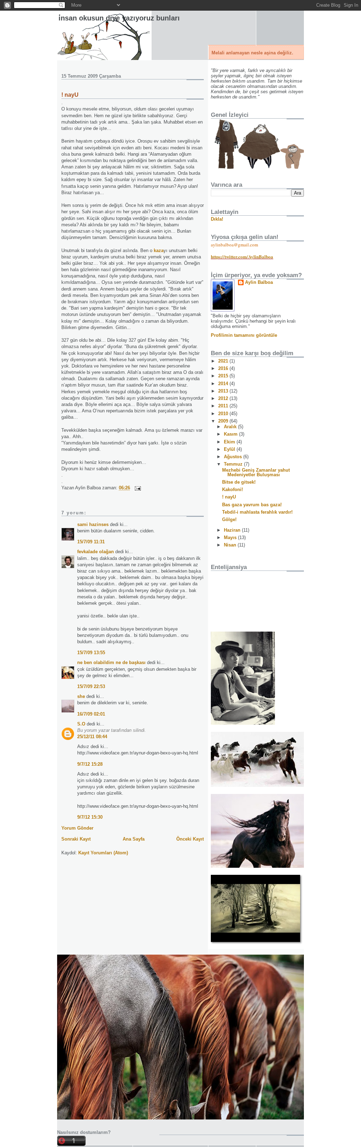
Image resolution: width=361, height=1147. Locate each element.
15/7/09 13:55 (91, 652)
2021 (224, 361)
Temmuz (234, 464)
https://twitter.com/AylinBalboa (242, 256)
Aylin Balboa (259, 282)
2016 (224, 368)
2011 (224, 405)
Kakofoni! (232, 489)
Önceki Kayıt (190, 839)
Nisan (231, 545)
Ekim (230, 441)
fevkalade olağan (95, 551)
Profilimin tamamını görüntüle (244, 335)
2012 (224, 398)
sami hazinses (93, 524)
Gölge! (229, 519)
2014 (224, 383)
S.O (81, 724)
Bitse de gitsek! (239, 482)
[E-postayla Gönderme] (136, 487)
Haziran (233, 530)
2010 (224, 413)
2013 (224, 391)
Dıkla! (217, 219)
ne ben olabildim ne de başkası (111, 662)
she (81, 696)
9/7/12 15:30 (90, 817)
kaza (159, 250)
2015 (224, 375)
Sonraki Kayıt (76, 839)
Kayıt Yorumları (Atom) (103, 852)
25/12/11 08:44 (92, 736)
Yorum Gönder (77, 828)
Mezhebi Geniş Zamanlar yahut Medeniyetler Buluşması (256, 472)
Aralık (231, 426)
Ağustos (233, 456)
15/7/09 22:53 (91, 686)
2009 (224, 421)
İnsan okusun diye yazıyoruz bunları (119, 18)
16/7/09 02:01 (91, 714)
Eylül (230, 449)
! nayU (70, 95)
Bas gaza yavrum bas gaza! (252, 504)
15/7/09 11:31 (91, 541)
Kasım (231, 434)
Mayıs (231, 537)
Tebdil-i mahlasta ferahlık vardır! (257, 512)
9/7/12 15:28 (90, 764)
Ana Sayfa (134, 839)
